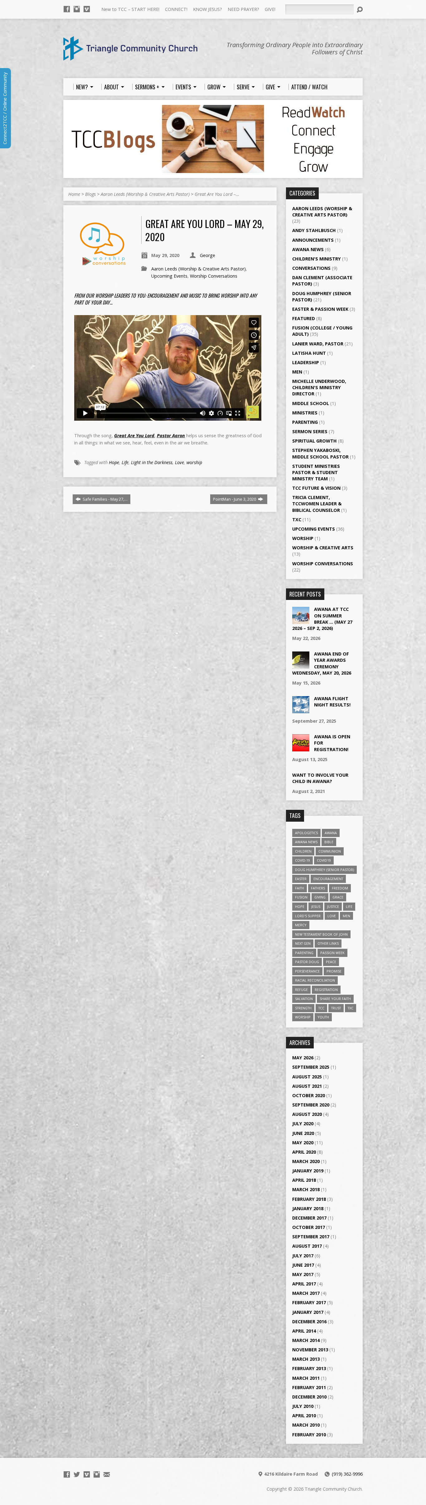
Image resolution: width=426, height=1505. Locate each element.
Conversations (311, 268)
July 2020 (302, 1123)
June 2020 (303, 1133)
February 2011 (309, 1387)
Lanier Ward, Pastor (317, 344)
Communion (329, 851)
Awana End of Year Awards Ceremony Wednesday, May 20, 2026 (321, 663)
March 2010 (306, 1425)
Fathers (318, 888)
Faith (299, 888)
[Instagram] (77, 9)
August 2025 (307, 1077)
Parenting (305, 422)
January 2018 (307, 1208)
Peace (331, 961)
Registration (326, 989)
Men (297, 372)
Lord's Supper (308, 915)
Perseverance (307, 971)
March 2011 (306, 1378)
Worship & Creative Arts (322, 548)
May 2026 (302, 1058)
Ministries (304, 413)
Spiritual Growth (314, 441)
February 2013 (309, 1368)
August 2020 (307, 1114)
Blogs (90, 194)
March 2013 (306, 1359)
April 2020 (304, 1152)
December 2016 (309, 1321)
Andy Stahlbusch (314, 230)
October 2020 (308, 1095)
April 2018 (304, 1180)
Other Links (328, 943)
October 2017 (308, 1227)
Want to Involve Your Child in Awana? (320, 778)
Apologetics (306, 832)
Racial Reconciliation (315, 980)
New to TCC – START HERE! (130, 9)
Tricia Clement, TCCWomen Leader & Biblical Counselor (316, 503)
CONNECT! (176, 9)
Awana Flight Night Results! (332, 702)
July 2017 (302, 1256)
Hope (114, 462)
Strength (303, 1008)
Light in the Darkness (151, 462)
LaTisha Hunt (309, 353)
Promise (334, 971)
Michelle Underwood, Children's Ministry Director (319, 387)
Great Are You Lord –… (217, 194)
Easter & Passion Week (320, 309)
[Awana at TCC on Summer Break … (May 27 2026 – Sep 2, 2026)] (300, 621)
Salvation (304, 998)
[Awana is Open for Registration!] (300, 748)
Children (303, 851)
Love (179, 462)
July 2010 (302, 1406)
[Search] (359, 10)
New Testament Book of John (321, 934)
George (207, 255)
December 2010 (309, 1397)
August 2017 (307, 1246)
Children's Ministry (316, 259)
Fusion (301, 897)
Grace (337, 897)
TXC (296, 519)
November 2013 (310, 1350)
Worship (302, 538)
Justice (333, 906)
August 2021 (307, 1086)
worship (194, 462)
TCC (321, 1008)
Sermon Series (309, 431)
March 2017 (306, 1293)
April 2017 (304, 1284)
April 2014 (304, 1331)
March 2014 (306, 1340)
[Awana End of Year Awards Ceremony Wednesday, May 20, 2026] (300, 665)
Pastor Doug (307, 961)
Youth (323, 1017)
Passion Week (332, 952)
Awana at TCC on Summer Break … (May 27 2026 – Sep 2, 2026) (322, 618)
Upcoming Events (169, 276)
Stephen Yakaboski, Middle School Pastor (320, 453)
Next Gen (303, 943)
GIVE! (270, 9)
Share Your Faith (335, 998)
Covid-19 (302, 860)
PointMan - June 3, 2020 (235, 499)
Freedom (340, 888)
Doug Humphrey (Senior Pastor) (324, 869)
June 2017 (303, 1265)
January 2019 (307, 1171)
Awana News (308, 249)
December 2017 (309, 1218)
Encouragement (328, 878)
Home (74, 194)
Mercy (301, 925)
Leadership (305, 362)
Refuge (301, 989)
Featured (303, 318)
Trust (336, 1008)
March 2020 (306, 1161)
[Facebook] (67, 9)
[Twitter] (77, 1474)
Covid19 (324, 860)
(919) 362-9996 (347, 1474)
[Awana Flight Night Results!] (300, 710)
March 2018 (306, 1189)
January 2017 (307, 1312)
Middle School (310, 403)
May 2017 (302, 1274)
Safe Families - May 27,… (105, 499)
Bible (328, 841)
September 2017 (310, 1237)
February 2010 (309, 1435)
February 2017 (309, 1302)
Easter (301, 878)
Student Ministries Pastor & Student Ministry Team (316, 472)
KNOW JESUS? (207, 9)
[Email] (107, 1474)
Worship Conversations (213, 276)
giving (320, 897)
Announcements (313, 240)
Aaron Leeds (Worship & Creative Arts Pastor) (145, 194)
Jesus (315, 906)
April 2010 (304, 1415)
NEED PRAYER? (243, 9)
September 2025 (310, 1067)
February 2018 (309, 1199)
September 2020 (310, 1105)
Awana (331, 832)
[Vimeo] (87, 9)
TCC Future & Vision (316, 488)
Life (125, 462)
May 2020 (302, 1143)
